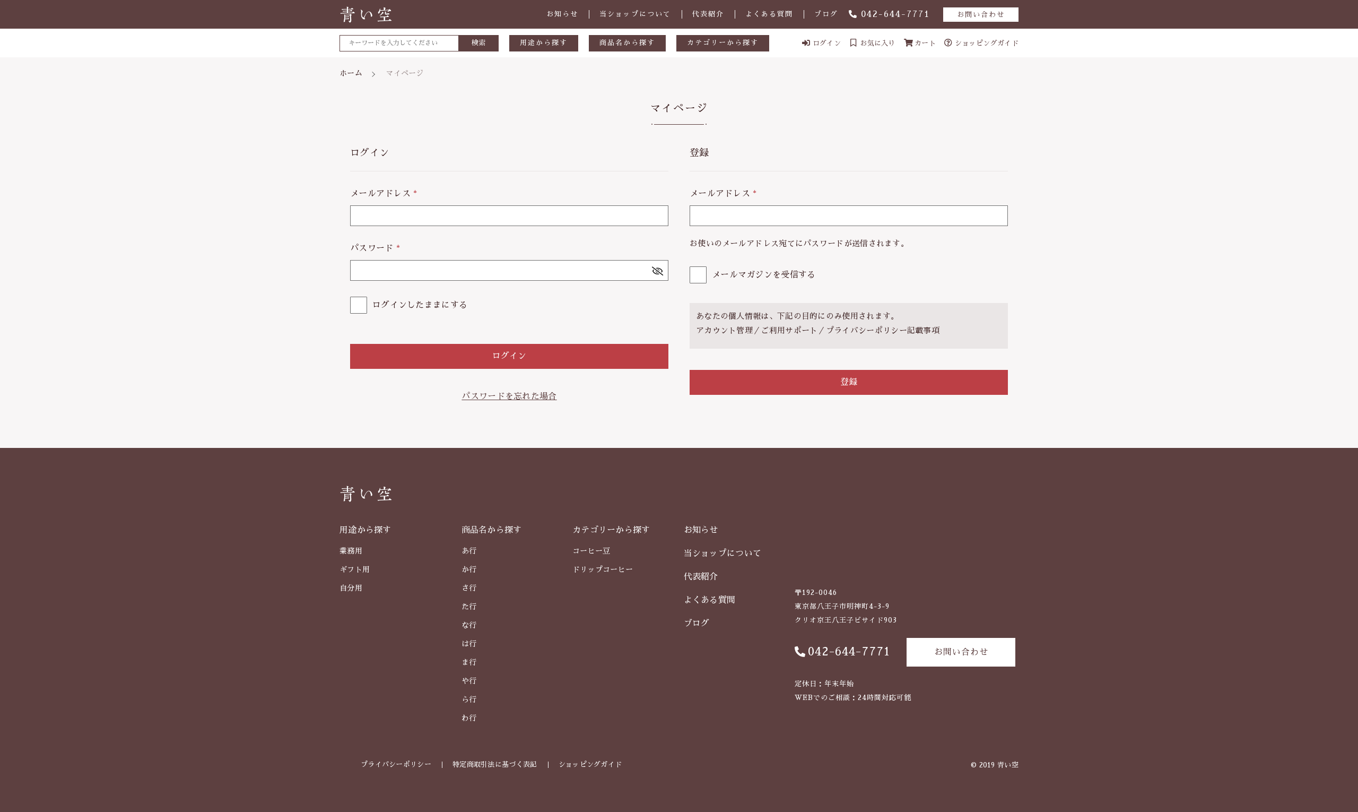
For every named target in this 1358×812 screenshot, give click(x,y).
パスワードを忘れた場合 (509, 396)
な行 (469, 625)
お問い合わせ (981, 14)
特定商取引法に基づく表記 (494, 764)
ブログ (826, 14)
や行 (469, 681)
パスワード (375, 248)
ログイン (509, 356)
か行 (469, 569)
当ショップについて (635, 14)
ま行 (469, 662)
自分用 (351, 588)
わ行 (469, 718)
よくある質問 (769, 14)
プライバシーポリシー (866, 330)
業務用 (351, 551)
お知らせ (562, 14)
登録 (848, 382)
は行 (469, 643)
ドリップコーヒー (602, 569)
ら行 (469, 699)
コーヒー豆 (591, 551)
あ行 (469, 551)
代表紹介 (708, 14)
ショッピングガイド (590, 764)
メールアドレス (383, 193)
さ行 (469, 588)
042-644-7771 (895, 14)
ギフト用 (355, 569)
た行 (469, 606)
